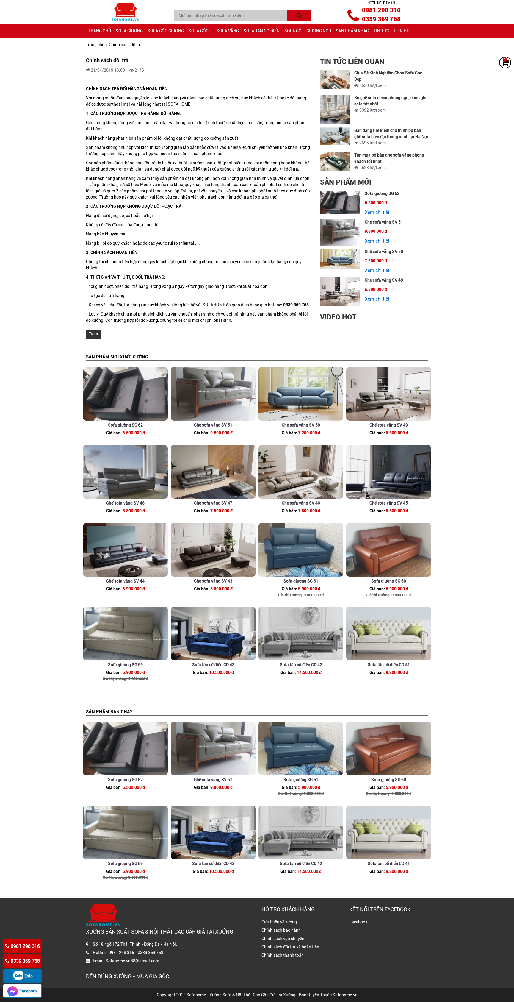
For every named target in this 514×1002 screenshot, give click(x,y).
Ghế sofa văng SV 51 (384, 222)
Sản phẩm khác (352, 31)
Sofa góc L (200, 31)
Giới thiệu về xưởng (279, 922)
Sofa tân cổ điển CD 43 (213, 664)
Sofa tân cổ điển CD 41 (389, 664)
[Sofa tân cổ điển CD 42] (300, 633)
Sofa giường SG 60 (388, 581)
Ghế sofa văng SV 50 (384, 251)
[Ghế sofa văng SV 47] (213, 472)
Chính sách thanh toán (282, 955)
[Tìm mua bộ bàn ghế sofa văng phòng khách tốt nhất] (335, 161)
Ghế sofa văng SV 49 (384, 280)
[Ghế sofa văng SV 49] (340, 291)
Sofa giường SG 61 (300, 581)
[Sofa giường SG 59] (125, 633)
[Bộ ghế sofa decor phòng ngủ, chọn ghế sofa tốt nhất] (335, 109)
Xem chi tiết (377, 212)
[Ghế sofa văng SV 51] (340, 232)
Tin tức (381, 31)
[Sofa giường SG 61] (300, 550)
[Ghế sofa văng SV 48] (125, 472)
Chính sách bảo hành (281, 930)
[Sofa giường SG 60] (388, 550)
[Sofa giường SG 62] (340, 202)
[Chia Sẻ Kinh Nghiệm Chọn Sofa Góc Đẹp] (335, 79)
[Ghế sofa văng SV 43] (213, 550)
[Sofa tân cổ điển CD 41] (388, 633)
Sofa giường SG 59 (125, 664)
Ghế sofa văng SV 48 (125, 503)
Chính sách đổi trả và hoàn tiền (290, 947)
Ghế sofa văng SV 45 (388, 503)
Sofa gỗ (293, 31)
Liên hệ (401, 31)
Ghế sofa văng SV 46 (301, 503)
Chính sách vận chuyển (282, 938)
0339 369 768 (381, 19)
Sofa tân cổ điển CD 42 (301, 664)
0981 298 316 (381, 10)
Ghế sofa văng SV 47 (213, 503)
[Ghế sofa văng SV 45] (388, 472)
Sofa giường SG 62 (382, 193)
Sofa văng (228, 31)
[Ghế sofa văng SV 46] (300, 472)
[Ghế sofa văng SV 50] (340, 259)
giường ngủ (318, 31)
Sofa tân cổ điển (262, 31)
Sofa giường (129, 31)
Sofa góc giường (166, 31)
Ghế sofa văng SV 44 (125, 581)
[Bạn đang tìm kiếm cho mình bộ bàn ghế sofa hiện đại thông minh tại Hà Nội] (335, 136)
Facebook (358, 922)
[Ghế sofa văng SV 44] (125, 550)
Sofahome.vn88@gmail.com (132, 961)
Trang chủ (99, 31)
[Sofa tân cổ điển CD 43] (213, 633)
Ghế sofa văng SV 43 (213, 581)
